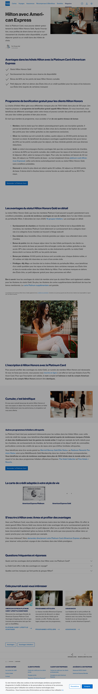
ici (62, 690)
